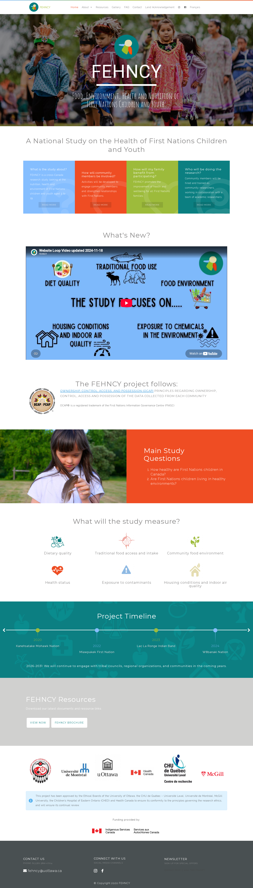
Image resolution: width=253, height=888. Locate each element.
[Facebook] (185, 7)
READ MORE (49, 204)
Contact (137, 7)
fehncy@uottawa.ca (44, 871)
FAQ (126, 7)
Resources (102, 7)
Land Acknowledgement (160, 7)
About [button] (85, 7)
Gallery (116, 7)
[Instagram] (179, 7)
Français (195, 7)
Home (74, 7)
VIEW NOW (38, 722)
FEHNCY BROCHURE (69, 722)
